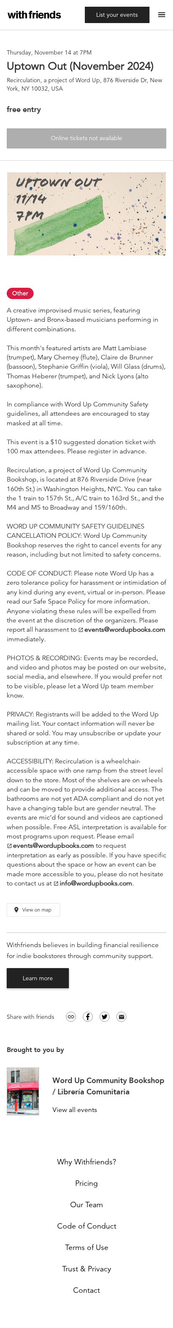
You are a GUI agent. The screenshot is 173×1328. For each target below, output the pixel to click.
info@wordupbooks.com (92, 883)
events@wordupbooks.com (121, 629)
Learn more (38, 978)
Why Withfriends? (86, 1162)
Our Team (86, 1204)
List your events (117, 14)
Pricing (86, 1183)
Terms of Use (86, 1247)
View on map (32, 909)
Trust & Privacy (86, 1268)
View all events (74, 1110)
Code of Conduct (86, 1226)
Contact (86, 1290)
